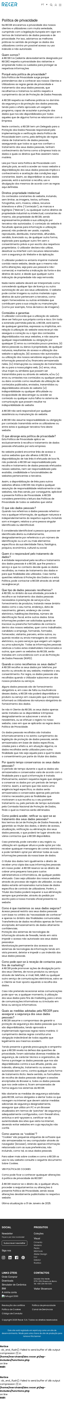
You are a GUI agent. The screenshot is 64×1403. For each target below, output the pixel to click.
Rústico (37, 1262)
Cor (35, 1257)
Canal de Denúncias (42, 1309)
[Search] (51, 5)
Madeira (38, 1245)
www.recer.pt (45, 329)
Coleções (38, 1233)
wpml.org (37, 1330)
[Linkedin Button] (11, 1257)
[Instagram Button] (5, 1257)
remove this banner (32, 1336)
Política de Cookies (11, 1309)
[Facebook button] (18, 1257)
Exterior (37, 1260)
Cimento (38, 1242)
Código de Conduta (12, 1313)
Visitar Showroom (43, 1288)
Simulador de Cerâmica (14, 1284)
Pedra (36, 1248)
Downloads (7, 1280)
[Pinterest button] (24, 1257)
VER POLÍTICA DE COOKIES (16, 1169)
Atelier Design (40, 1254)
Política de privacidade (43, 1305)
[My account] (55, 5)
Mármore (38, 1251)
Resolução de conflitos (13, 1305)
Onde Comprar (9, 1276)
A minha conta (9, 1292)
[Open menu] (60, 5)
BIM (4, 1288)
